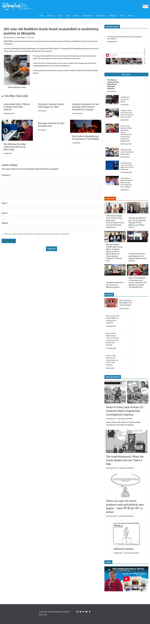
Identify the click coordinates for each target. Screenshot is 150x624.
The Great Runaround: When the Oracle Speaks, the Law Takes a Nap (124, 460)
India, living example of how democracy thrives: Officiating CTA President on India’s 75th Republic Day (126, 133)
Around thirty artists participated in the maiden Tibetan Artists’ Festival (138, 257)
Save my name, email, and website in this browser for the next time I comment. (36, 234)
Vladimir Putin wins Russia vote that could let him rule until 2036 (127, 114)
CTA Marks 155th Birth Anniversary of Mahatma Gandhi (114, 284)
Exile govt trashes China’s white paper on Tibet (51, 105)
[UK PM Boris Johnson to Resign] (112, 99)
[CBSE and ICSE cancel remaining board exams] (112, 152)
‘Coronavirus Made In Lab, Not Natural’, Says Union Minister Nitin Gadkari (127, 182)
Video (121, 16)
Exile (60, 16)
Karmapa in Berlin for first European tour (51, 124)
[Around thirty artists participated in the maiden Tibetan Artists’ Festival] (137, 236)
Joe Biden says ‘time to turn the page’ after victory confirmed (127, 166)
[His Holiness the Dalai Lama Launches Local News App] (17, 121)
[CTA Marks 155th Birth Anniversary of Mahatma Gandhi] (115, 269)
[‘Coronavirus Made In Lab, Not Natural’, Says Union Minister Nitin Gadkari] (112, 180)
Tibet (68, 16)
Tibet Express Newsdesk (125, 418)
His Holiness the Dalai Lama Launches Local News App (15, 147)
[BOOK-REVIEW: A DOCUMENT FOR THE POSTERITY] (111, 305)
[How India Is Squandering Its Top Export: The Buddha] (85, 121)
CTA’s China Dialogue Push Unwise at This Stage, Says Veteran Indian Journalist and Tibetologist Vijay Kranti (115, 221)
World (76, 16)
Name (5, 203)
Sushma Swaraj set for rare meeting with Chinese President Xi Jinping (85, 107)
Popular (127, 74)
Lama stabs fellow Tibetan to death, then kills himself (17, 107)
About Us (51, 16)
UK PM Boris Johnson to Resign (125, 99)
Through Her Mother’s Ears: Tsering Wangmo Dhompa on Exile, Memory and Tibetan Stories (137, 222)
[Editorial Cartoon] (126, 533)
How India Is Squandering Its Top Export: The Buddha (85, 137)
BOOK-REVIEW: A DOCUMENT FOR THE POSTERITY (125, 302)
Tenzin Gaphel (21, 37)
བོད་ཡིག (145, 6)
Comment (6, 175)
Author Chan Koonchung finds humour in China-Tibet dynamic (112, 360)
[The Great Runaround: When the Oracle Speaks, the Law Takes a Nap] (126, 441)
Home (41, 16)
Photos (130, 16)
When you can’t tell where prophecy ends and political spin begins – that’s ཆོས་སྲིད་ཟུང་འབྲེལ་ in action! (125, 506)
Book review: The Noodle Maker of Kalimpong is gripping (112, 319)
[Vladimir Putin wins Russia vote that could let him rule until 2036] (112, 112)
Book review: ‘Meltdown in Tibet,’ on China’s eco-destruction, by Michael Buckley (112, 339)
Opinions (112, 16)
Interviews (100, 16)
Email (5, 213)
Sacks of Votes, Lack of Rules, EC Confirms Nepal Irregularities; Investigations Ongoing (124, 410)
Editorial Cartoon (123, 548)
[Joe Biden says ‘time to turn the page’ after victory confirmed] (112, 165)
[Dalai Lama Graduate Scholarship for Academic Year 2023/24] (124, 59)
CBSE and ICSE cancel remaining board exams (127, 152)
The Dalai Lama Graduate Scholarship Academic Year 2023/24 (124, 38)
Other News (87, 16)
